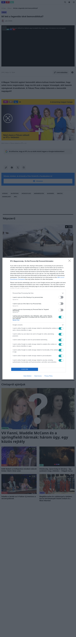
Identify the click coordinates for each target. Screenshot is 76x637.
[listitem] (38, 293)
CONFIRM (24, 369)
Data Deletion (28, 376)
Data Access (38, 376)
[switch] (61, 297)
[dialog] (38, 318)
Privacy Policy (48, 376)
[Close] (70, 261)
